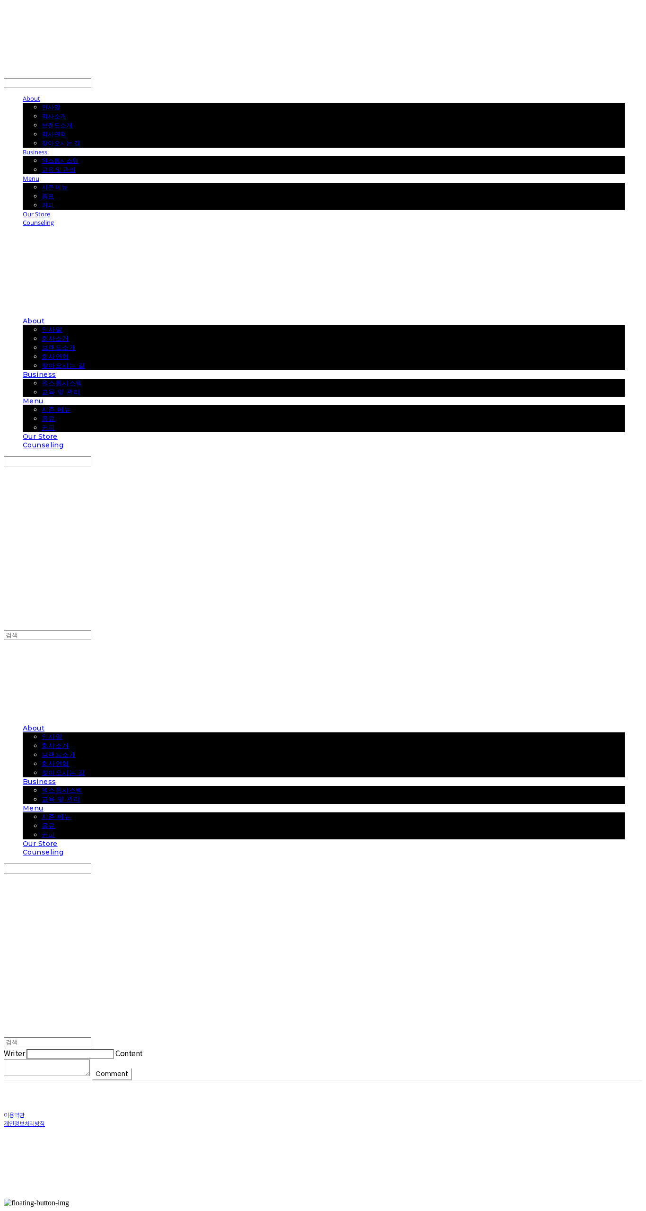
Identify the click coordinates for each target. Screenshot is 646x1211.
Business (35, 152)
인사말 (51, 107)
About (31, 98)
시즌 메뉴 (55, 187)
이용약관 (14, 1115)
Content (129, 1053)
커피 (48, 205)
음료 (48, 196)
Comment (112, 1073)
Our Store (36, 214)
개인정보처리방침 (24, 1123)
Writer (14, 1053)
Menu (31, 178)
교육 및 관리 (58, 169)
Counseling (38, 222)
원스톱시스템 (60, 160)
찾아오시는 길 (61, 143)
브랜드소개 (57, 125)
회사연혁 (54, 134)
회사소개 (54, 116)
